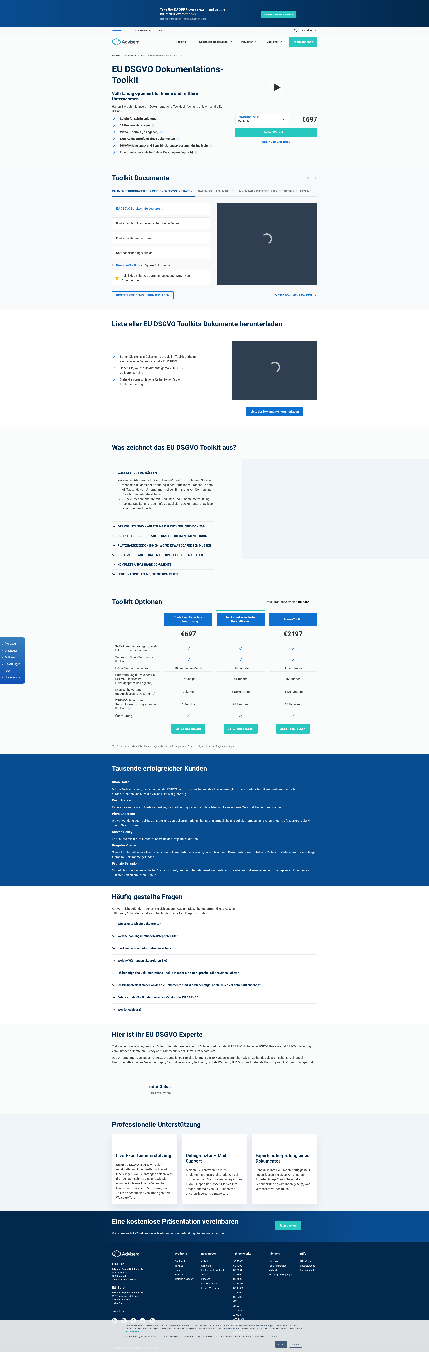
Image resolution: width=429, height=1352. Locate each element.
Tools (204, 1274)
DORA (236, 1305)
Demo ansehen (303, 42)
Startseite (116, 55)
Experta (179, 1274)
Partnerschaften (308, 1270)
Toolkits (179, 1265)
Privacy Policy (132, 1331)
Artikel (204, 1261)
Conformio (180, 1261)
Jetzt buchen (288, 1225)
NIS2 (235, 1301)
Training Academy (184, 1279)
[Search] (295, 30)
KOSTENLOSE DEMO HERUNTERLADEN (142, 295)
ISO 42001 (238, 1265)
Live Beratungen (209, 1283)
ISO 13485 (238, 1283)
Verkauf (273, 1270)
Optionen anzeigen (276, 142)
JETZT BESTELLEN (188, 728)
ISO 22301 (238, 1297)
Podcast (205, 1279)
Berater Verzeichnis (211, 1288)
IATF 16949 (238, 1319)
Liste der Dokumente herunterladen (275, 411)
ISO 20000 (238, 1292)
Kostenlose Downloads (213, 1270)
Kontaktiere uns (143, 30)
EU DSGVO (238, 1310)
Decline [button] (295, 1344)
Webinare (206, 1265)
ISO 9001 (237, 1270)
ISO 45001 (238, 1279)
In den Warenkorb (276, 132)
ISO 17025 (238, 1288)
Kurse (178, 1270)
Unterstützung (307, 1265)
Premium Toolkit (127, 265)
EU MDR (237, 1314)
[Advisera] (126, 1253)
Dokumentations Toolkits (135, 55)
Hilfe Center (306, 1261)
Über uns (273, 1261)
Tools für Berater (277, 1265)
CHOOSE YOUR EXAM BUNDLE (278, 14)
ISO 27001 (238, 1261)
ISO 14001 (238, 1274)
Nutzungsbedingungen (280, 1274)
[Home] (126, 41)
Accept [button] (281, 1344)
